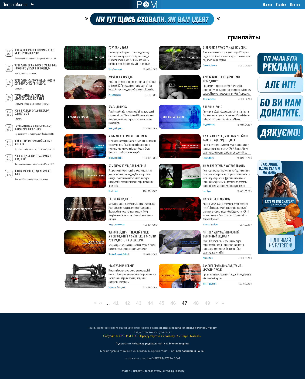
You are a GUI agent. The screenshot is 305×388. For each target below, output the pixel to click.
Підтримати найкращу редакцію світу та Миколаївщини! (153, 343)
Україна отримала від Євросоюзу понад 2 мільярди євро (32, 127)
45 (161, 303)
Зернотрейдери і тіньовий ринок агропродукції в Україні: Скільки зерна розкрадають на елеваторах (132, 236)
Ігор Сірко (207, 191)
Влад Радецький (115, 69)
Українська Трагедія (120, 77)
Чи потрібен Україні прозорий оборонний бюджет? (221, 234)
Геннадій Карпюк (210, 65)
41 (116, 303)
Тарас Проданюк (210, 283)
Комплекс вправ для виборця (127, 166)
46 (173, 303)
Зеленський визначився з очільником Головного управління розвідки (35, 66)
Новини (267, 4)
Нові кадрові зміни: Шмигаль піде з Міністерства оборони (34, 51)
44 (150, 303)
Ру (32, 4)
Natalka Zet (113, 191)
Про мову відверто (120, 199)
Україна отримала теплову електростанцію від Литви (29, 97)
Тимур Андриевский (116, 224)
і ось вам (187, 351)
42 (127, 303)
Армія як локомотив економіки (128, 136)
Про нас (295, 4)
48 (196, 303)
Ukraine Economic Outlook (118, 254)
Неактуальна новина (121, 266)
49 (207, 303)
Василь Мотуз (208, 157)
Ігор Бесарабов (114, 94)
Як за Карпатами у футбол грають (224, 166)
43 (139, 303)
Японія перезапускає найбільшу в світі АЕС (33, 142)
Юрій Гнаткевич (209, 98)
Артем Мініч (208, 257)
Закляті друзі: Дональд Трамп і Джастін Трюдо (222, 268)
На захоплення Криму (216, 199)
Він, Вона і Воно (212, 107)
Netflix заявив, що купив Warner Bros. (32, 172)
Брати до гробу (117, 107)
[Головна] (147, 4)
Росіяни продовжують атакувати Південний (32, 157)
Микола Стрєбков (210, 224)
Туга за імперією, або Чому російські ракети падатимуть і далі (225, 138)
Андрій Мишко (209, 124)
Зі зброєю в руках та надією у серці (225, 47)
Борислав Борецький (116, 287)
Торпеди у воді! (118, 47)
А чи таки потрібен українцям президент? (221, 79)
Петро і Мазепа (14, 4)
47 (184, 303)
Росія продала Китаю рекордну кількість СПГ (31, 112)
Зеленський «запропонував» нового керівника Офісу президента (34, 82)
